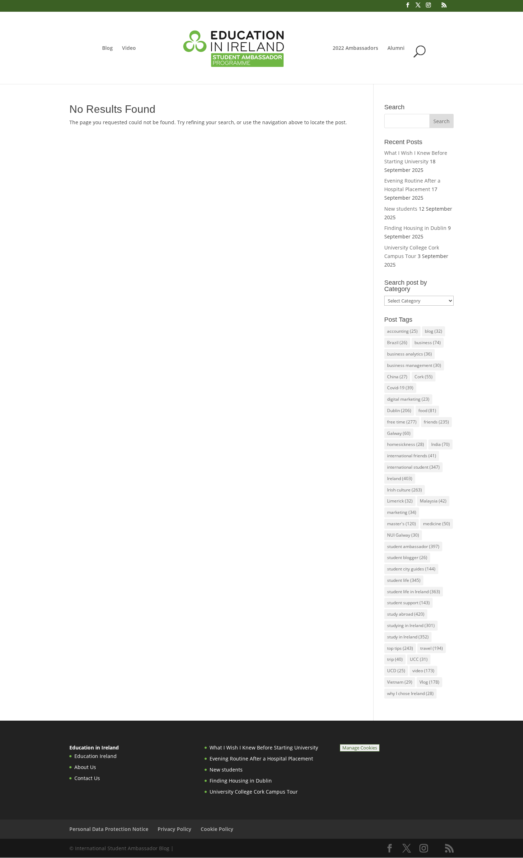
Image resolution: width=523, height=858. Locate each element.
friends (436, 422)
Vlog (429, 682)
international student (413, 467)
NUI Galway (403, 535)
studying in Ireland (411, 625)
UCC (419, 659)
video (423, 671)
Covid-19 (400, 388)
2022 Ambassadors (355, 48)
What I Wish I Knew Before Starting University (264, 747)
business (427, 342)
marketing (401, 512)
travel (431, 648)
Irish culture (404, 490)
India (440, 444)
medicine (436, 524)
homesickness (405, 444)
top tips (400, 648)
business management (414, 365)
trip (395, 659)
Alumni (396, 48)
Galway (399, 433)
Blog (107, 48)
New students (400, 208)
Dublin (399, 410)
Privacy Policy (174, 829)
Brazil (397, 342)
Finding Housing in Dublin (415, 228)
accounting (402, 331)
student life (404, 580)
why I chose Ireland (410, 693)
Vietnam (399, 682)
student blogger (407, 557)
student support (408, 603)
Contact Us (87, 778)
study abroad (405, 614)
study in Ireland (408, 637)
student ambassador (413, 546)
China (397, 377)
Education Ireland (95, 756)
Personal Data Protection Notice (108, 829)
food (427, 410)
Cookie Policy (217, 829)
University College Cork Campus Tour (254, 791)
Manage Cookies (359, 748)
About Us (85, 767)
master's (401, 524)
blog (433, 331)
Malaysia (433, 501)
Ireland (399, 478)
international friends (411, 456)
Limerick (400, 501)
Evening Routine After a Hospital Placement (261, 758)
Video (129, 48)
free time (402, 422)
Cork (423, 377)
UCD (396, 671)
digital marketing (408, 399)
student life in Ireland (413, 592)
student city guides (411, 569)
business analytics (409, 354)
